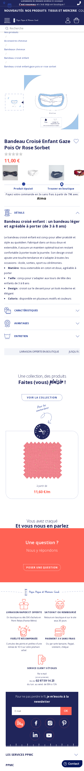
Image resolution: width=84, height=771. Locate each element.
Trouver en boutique (61, 188)
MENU (7, 22)
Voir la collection (42, 397)
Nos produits (11, 32)
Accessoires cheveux (15, 40)
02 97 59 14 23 (45, 680)
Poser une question (42, 567)
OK (66, 710)
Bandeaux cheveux (14, 49)
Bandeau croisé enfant (16, 57)
